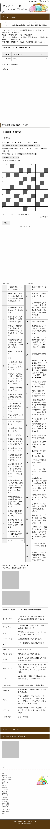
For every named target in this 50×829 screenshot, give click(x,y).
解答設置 (4, 793)
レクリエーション (6, 809)
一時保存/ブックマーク (10, 157)
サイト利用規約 (6, 805)
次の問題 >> (44, 217)
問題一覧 (4, 775)
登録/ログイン (44, 1)
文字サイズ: (6, 154)
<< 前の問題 (6, 138)
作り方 (4, 781)
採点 (6, 223)
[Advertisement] (25, 95)
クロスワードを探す (7, 777)
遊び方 (4, 813)
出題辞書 (4, 797)
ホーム (4, 773)
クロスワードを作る (7, 779)
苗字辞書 (4, 801)
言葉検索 (4, 787)
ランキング (5, 789)
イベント (4, 785)
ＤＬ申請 (4, 791)
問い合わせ (5, 795)
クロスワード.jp (12, 5)
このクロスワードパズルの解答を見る (15, 214)
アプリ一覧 (5, 783)
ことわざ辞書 (5, 803)
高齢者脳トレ (5, 811)
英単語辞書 (5, 799)
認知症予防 (5, 806)
